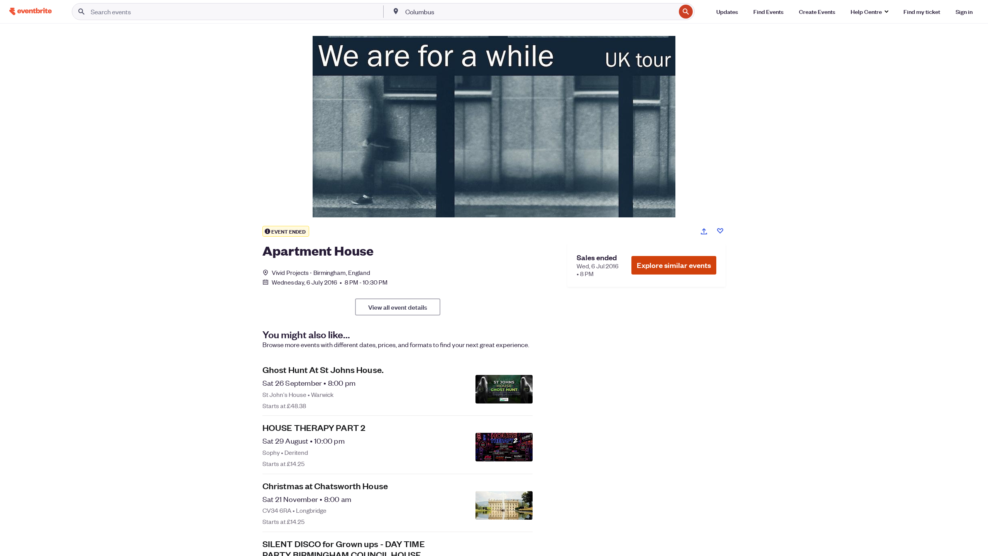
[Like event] (720, 230)
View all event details (397, 307)
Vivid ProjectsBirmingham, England (321, 272)
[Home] (30, 11)
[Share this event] (704, 231)
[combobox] (540, 11)
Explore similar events (674, 265)
